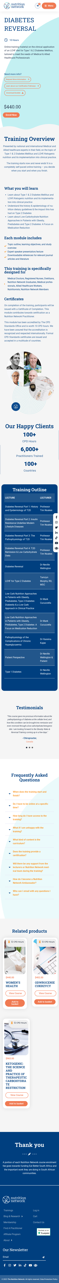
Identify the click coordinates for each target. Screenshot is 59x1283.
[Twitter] (14, 1265)
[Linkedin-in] (20, 1265)
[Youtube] (30, 1265)
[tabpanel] (29, 728)
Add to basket (14, 1002)
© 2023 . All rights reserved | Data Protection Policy (29, 1279)
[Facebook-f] (4, 1265)
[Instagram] (9, 1265)
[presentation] (26, 747)
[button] (49, 6)
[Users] (35, 1265)
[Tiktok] (25, 1265)
